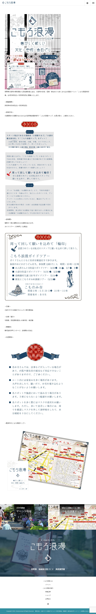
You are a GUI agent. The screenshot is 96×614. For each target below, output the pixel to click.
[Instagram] (48, 604)
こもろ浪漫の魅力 (48, 588)
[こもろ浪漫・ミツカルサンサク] (9, 2)
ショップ (48, 595)
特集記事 (48, 591)
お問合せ (48, 599)
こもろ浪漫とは (48, 581)
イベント (48, 584)
